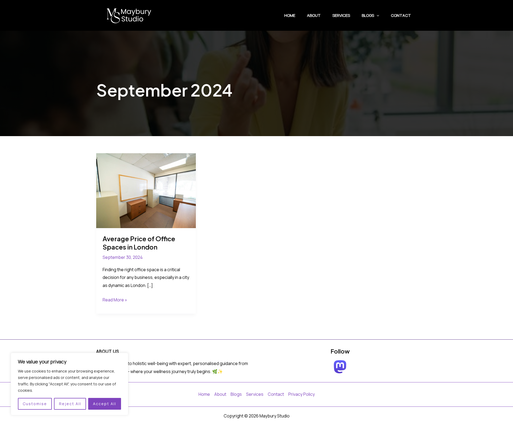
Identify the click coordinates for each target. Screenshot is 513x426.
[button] (376, 15)
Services (341, 15)
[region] (69, 384)
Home (289, 15)
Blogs (368, 15)
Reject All (70, 403)
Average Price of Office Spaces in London (139, 243)
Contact (401, 15)
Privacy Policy (301, 394)
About (314, 15)
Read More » (115, 300)
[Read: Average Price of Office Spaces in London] (146, 190)
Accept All (104, 403)
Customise (35, 403)
